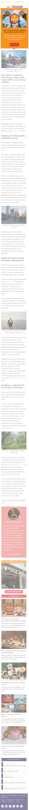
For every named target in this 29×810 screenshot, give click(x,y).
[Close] (27, 9)
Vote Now (14, 44)
